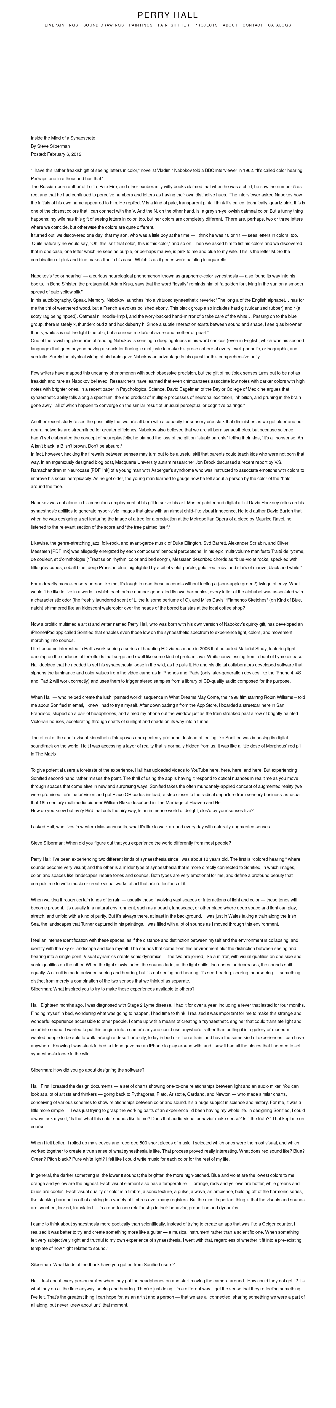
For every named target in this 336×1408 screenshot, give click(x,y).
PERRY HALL (168, 14)
